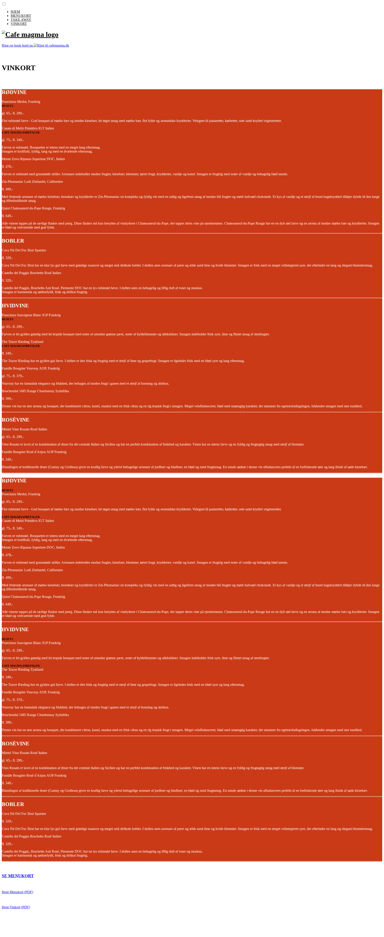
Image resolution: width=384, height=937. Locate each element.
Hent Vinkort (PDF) (16, 907)
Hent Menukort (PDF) (17, 892)
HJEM (15, 12)
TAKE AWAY (21, 20)
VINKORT (19, 24)
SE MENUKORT (18, 875)
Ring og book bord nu (18, 45)
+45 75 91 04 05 (241, 922)
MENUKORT (21, 16)
